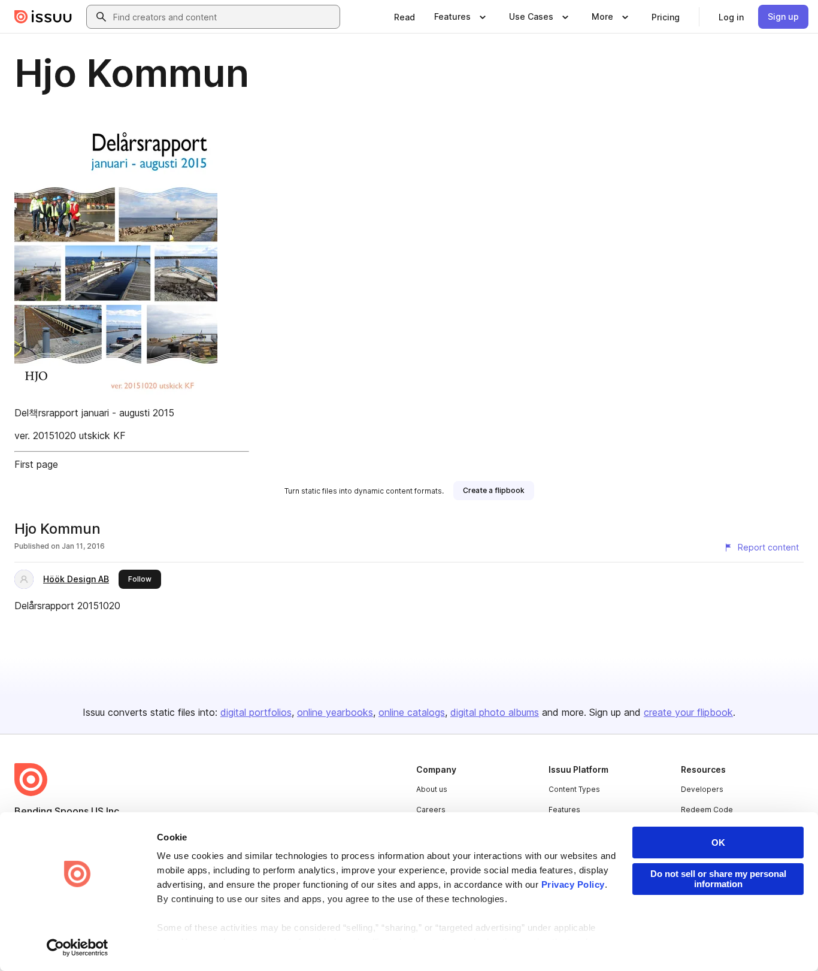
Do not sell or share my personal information (718, 879)
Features (564, 809)
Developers (702, 789)
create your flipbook (688, 712)
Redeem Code (707, 809)
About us (431, 789)
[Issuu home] (43, 16)
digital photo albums (494, 712)
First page (36, 464)
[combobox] (224, 16)
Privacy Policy (573, 884)
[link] (404, 17)
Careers (431, 809)
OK (718, 842)
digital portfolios (256, 712)
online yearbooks (335, 712)
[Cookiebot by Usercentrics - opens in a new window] (77, 948)
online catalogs (411, 712)
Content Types (574, 789)
